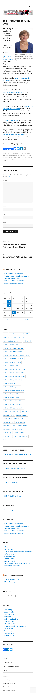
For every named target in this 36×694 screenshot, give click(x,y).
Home (5, 658)
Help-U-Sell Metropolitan (11, 387)
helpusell (7, 153)
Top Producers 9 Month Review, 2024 (16, 276)
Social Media (8, 628)
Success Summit (18, 432)
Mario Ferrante (20, 422)
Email (5, 214)
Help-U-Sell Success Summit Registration (18, 551)
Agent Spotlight (9, 612)
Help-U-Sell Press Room (12, 496)
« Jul (8, 319)
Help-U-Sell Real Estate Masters (14, 401)
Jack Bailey (25, 411)
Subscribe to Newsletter (12, 566)
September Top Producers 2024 (14, 281)
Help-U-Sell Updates (11, 619)
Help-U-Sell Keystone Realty (12, 380)
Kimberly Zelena (18, 418)
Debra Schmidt (19, 337)
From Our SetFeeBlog (13, 575)
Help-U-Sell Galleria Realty (12, 362)
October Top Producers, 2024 (14, 274)
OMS (14, 425)
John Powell (7, 418)
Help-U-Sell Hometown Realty (13, 373)
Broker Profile (9, 614)
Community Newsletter (11, 666)
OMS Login (6, 686)
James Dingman (8, 415)
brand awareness (15, 334)
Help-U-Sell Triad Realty (11, 411)
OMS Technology (10, 556)
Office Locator (9, 554)
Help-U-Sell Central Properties (13, 348)
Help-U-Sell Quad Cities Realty (13, 394)
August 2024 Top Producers (13, 283)
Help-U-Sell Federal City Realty (13, 358)
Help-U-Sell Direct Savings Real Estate (16, 355)
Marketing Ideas (9, 624)
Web (5, 440)
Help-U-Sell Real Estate (11, 397)
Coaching (26, 334)
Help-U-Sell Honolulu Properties (14, 134)
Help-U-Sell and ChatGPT (13, 579)
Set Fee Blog (8, 510)
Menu (30, 6)
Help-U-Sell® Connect (9, 690)
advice (5, 334)
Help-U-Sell (27, 341)
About (6, 547)
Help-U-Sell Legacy (11, 120)
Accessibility (8, 549)
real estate (6, 429)
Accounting (8, 609)
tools (14, 436)
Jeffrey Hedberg (21, 415)
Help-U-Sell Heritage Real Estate (14, 92)
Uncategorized (9, 635)
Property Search (9, 561)
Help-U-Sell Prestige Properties (13, 390)
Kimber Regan (8, 422)
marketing (7, 425)
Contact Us (6, 670)
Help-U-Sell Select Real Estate (13, 404)
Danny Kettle (7, 337)
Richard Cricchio (17, 429)
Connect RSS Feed (12, 269)
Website (5, 222)
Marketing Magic (10, 582)
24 (14, 312)
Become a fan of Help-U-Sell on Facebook (18, 454)
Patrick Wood (22, 425)
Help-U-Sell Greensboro (11, 366)
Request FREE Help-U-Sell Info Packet (17, 563)
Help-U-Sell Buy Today (10, 344)
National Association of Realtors (15, 626)
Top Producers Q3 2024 (12, 278)
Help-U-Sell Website (11, 482)
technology (7, 436)
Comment (6, 180)
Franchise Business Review (12, 341)
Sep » (27, 319)
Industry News (9, 621)
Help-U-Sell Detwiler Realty (10, 155)
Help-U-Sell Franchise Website (14, 468)
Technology (8, 631)
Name (5, 206)
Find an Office (7, 662)
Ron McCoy (7, 432)
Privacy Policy (8, 559)
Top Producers (25, 153)
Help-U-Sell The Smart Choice (13, 408)
